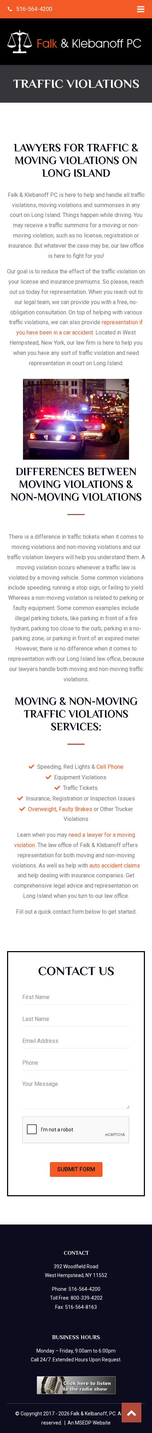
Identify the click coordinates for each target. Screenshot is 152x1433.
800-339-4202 (87, 1298)
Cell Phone (110, 766)
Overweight (42, 809)
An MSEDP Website (89, 1423)
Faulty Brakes (75, 809)
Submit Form (76, 1169)
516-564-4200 (84, 1289)
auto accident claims (114, 865)
